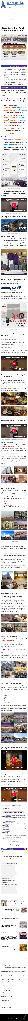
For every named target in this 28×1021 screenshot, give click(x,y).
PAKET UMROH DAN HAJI (6, 1007)
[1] (24, 1018)
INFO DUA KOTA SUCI (5, 923)
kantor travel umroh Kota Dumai (9, 874)
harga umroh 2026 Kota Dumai (8, 867)
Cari (2, 956)
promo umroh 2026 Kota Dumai (8, 886)
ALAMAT (2, 992)
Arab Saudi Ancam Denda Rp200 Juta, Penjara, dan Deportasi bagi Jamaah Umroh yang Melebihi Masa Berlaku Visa (14, 980)
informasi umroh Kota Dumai (8, 869)
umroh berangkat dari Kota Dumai (9, 890)
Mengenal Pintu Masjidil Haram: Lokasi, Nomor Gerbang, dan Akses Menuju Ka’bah (13, 972)
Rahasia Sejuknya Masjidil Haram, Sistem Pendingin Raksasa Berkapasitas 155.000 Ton (12, 984)
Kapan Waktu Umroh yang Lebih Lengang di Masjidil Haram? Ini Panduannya (13, 968)
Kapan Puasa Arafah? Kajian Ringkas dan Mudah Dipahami (9, 926)
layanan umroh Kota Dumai (7, 876)
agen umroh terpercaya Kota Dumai (9, 863)
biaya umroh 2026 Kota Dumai (8, 865)
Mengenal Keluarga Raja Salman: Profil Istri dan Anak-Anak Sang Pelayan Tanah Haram (9, 949)
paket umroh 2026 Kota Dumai (8, 878)
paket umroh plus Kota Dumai (8, 882)
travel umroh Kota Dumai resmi (8, 888)
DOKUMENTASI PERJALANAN (6, 996)
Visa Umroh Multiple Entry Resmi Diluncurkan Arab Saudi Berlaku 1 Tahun (14, 976)
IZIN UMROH (3, 1004)
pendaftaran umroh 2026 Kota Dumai (9, 884)
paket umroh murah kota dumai (8, 880)
